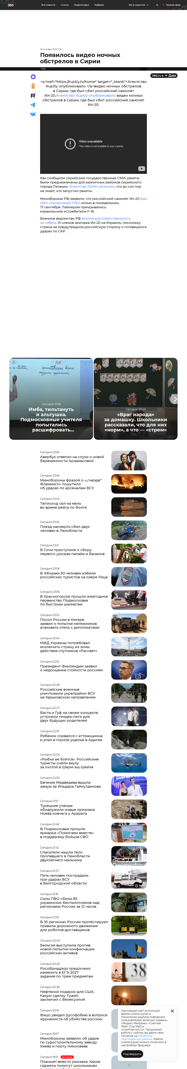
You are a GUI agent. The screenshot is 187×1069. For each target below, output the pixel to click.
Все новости (48, 5)
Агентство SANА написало (92, 186)
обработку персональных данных (137, 1037)
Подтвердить (132, 1054)
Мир (43, 68)
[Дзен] (164, 75)
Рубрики (99, 5)
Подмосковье (81, 5)
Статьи (65, 5)
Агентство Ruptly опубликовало (86, 95)
